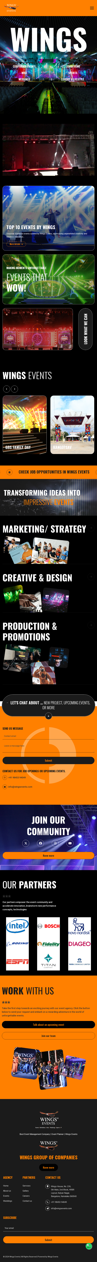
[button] (48, 544)
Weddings (24, 79)
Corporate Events (24, 66)
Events (6, 1196)
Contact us (27, 1201)
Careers (26, 1196)
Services (26, 1186)
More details (15, 244)
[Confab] (12, 8)
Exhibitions (73, 66)
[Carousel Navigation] (48, 389)
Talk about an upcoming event (48, 1025)
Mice (24, 73)
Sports (72, 73)
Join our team (48, 1036)
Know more (48, 855)
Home (5, 1186)
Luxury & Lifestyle (72, 79)
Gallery (26, 1191)
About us (7, 1191)
